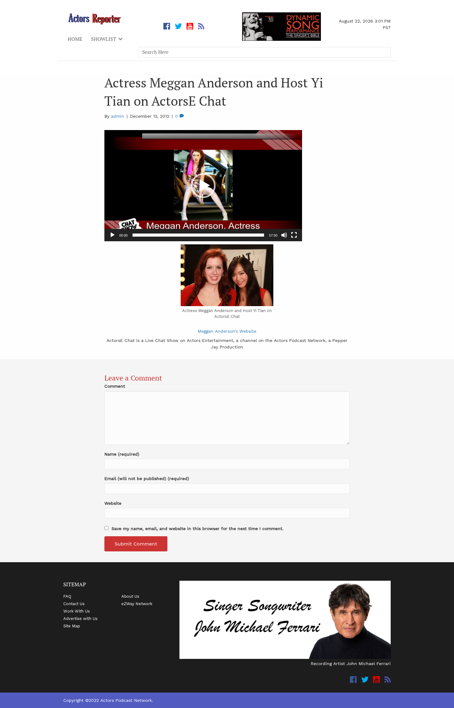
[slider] (198, 235)
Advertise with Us (80, 618)
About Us (130, 596)
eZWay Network (136, 603)
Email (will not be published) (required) (146, 478)
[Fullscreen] (294, 235)
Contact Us (74, 603)
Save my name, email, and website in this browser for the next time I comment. (197, 528)
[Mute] (284, 235)
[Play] (112, 235)
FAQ (67, 596)
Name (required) (121, 454)
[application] (203, 185)
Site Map (71, 626)
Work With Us (76, 611)
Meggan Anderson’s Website (227, 331)
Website (112, 503)
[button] (203, 185)
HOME (75, 39)
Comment (114, 386)
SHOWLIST (103, 39)
